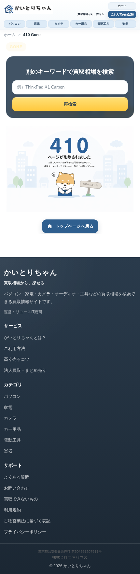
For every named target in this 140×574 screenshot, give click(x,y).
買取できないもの (21, 499)
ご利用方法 (14, 348)
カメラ (58, 23)
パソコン (15, 23)
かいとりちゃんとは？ (25, 337)
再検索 (70, 104)
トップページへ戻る (74, 226)
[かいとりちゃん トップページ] (54, 9)
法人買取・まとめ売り (25, 370)
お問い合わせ (16, 488)
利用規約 (12, 510)
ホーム (10, 35)
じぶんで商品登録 (122, 14)
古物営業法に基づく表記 (27, 520)
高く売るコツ (16, 359)
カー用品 (81, 23)
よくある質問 (16, 477)
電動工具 (103, 23)
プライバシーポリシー (25, 531)
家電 (37, 23)
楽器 (125, 23)
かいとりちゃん (30, 272)
